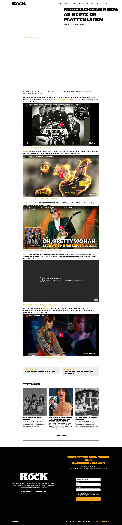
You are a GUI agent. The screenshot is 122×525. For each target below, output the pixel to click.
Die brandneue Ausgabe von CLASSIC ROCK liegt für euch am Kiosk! (60, 419)
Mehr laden (61, 435)
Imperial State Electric (64, 99)
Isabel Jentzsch (68, 24)
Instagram (41, 491)
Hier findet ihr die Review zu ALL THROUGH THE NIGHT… (41, 147)
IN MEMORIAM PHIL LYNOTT (32, 418)
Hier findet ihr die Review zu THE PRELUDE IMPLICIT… (40, 199)
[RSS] (109, 4)
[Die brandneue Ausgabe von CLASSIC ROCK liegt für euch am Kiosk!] (61, 402)
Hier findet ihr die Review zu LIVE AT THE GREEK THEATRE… (42, 250)
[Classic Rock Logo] (19, 3)
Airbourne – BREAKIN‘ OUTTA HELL (40, 371)
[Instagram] (106, 4)
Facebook (27, 491)
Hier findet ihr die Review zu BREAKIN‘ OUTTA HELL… (40, 304)
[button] (100, 3)
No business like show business (86, 418)
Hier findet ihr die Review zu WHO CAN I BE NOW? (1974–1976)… (43, 358)
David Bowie (46, 308)
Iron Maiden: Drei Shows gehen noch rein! (78, 372)
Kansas (25, 151)
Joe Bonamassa (28, 203)
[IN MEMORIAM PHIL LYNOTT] (35, 402)
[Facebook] (104, 4)
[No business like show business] (87, 402)
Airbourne (26, 254)
